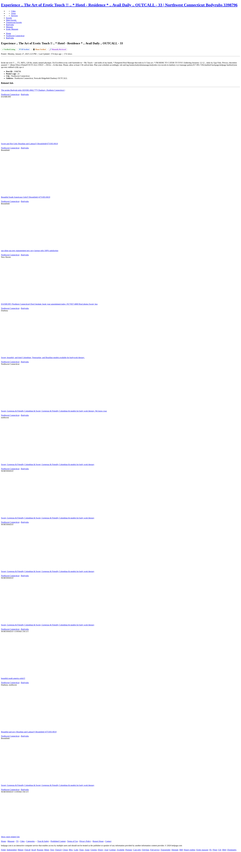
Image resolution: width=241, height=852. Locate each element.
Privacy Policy (85, 841)
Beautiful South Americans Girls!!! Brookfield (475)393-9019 (25, 197)
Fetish (3, 850)
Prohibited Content (58, 841)
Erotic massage (202, 850)
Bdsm (46, 850)
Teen (52, 850)
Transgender (165, 850)
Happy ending (189, 850)
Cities (13, 11)
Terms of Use (72, 841)
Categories (30, 841)
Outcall (27, 850)
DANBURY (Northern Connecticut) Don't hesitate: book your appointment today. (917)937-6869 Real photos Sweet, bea (49, 304)
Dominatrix (231, 850)
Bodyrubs (10, 25)
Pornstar (129, 850)
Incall (34, 850)
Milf (181, 850)
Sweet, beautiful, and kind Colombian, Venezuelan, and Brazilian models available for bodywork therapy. (43, 357)
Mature (20, 850)
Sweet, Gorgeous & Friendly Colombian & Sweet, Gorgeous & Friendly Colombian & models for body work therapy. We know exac (54, 411)
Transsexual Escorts (14, 22)
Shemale (175, 850)
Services (14, 16)
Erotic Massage (12, 29)
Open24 (58, 850)
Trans (81, 850)
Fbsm (215, 850)
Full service (155, 850)
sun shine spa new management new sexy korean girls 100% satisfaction (29, 251)
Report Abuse (98, 841)
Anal (106, 850)
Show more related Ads (10, 837)
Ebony (100, 850)
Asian (87, 850)
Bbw (71, 850)
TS (17, 841)
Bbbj (224, 850)
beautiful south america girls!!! (13, 678)
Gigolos (94, 850)
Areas (13, 13)
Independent (12, 850)
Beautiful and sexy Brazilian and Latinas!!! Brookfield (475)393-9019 (28, 732)
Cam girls (137, 850)
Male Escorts (11, 20)
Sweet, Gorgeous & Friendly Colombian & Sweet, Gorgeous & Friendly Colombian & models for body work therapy (47, 464)
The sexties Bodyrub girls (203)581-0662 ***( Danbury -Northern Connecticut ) (33, 90)
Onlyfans (145, 850)
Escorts (9, 18)
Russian (40, 850)
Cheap (65, 850)
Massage (9, 27)
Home (3, 841)
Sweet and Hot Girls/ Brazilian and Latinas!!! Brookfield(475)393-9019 (29, 144)
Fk (210, 850)
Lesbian (112, 850)
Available (120, 850)
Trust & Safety (43, 841)
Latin (76, 850)
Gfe (219, 850)
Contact (108, 841)
